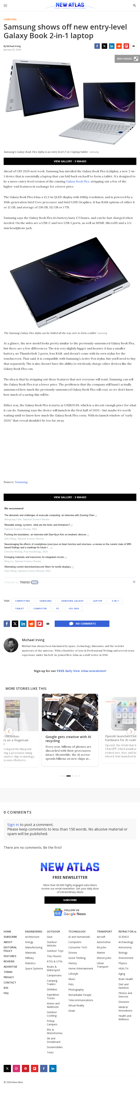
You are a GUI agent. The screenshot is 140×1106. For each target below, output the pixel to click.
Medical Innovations (125, 1008)
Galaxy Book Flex (77, 181)
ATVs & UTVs (55, 961)
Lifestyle (73, 973)
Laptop (97, 600)
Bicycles (101, 947)
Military (29, 958)
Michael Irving (33, 640)
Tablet (19, 608)
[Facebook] (97, 46)
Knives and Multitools (53, 1005)
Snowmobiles (55, 1047)
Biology (122, 952)
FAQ (6, 993)
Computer (40, 608)
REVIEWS (9, 961)
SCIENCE (123, 936)
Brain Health (125, 979)
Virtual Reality (76, 1005)
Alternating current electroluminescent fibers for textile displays (37, 566)
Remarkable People (79, 995)
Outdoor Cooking (52, 1013)
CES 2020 (74, 608)
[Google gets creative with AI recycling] (70, 712)
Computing (10, 19)
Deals (71, 1010)
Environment (125, 958)
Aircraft (101, 936)
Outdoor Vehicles (52, 943)
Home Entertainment (80, 968)
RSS (6, 987)
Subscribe (70, 900)
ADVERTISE (10, 966)
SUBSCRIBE (10, 936)
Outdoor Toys (55, 951)
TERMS (8, 972)
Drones (72, 952)
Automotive (104, 942)
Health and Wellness (124, 1017)
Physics (122, 963)
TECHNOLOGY (77, 931)
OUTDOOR (53, 931)
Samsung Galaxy (72, 600)
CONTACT (10, 982)
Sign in (13, 824)
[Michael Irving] (11, 645)
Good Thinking (76, 958)
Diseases (123, 1001)
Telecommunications (80, 1000)
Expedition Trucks (53, 996)
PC (57, 608)
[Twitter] (104, 46)
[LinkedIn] (111, 46)
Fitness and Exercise (125, 994)
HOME (7, 931)
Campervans (54, 975)
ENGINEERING (33, 931)
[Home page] (70, 6)
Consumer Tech (77, 947)
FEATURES (10, 956)
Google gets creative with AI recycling (68, 739)
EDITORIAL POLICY (10, 949)
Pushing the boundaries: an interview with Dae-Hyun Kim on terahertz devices (45, 534)
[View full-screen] (136, 59)
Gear (49, 936)
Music (71, 979)
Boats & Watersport (53, 968)
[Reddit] (119, 46)
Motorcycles (104, 958)
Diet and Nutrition (123, 986)
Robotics (30, 963)
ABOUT (8, 942)
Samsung (21, 482)
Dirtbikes (52, 989)
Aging (121, 973)
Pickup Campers (52, 1022)
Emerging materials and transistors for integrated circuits (34, 557)
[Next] (131, 731)
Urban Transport (102, 964)
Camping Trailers (52, 982)
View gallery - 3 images (70, 161)
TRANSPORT (104, 931)
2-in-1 (115, 600)
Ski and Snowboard (53, 1040)
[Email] (133, 46)
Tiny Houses (54, 956)
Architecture (32, 936)
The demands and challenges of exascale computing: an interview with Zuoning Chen (49, 515)
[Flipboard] (126, 46)
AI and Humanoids (79, 936)
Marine (101, 952)
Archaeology (125, 942)
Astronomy (125, 947)
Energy (29, 942)
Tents (50, 1052)
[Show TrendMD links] (134, 581)
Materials (30, 952)
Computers (74, 942)
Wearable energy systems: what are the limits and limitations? (37, 525)
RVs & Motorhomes (55, 1031)
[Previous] (9, 731)
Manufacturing (33, 947)
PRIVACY (9, 977)
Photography (76, 989)
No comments (86, 623)
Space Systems (34, 968)
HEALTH (123, 968)
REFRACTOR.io (127, 931)
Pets (71, 984)
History (72, 963)
